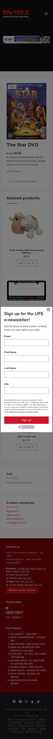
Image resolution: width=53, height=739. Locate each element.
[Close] (48, 309)
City (6, 384)
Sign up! (27, 420)
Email (7, 336)
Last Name (10, 368)
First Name (10, 352)
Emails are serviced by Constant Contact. (24, 412)
